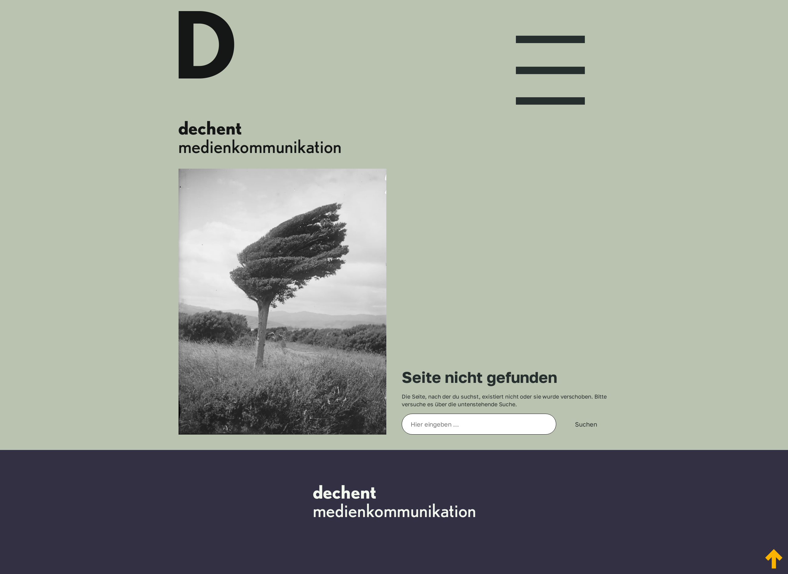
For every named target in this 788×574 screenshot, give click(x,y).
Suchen (586, 424)
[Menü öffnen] (550, 64)
